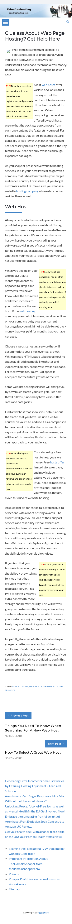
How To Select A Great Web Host (33, 752)
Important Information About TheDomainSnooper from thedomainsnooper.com (28, 864)
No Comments (13, 735)
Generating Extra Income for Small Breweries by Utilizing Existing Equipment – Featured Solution (34, 786)
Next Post (54, 743)
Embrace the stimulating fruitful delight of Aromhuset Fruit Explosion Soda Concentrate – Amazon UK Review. (35, 821)
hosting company (27, 191)
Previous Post (20, 715)
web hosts (48, 85)
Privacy (14, 874)
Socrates (43, 913)
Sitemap (14, 889)
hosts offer (57, 462)
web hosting (27, 311)
